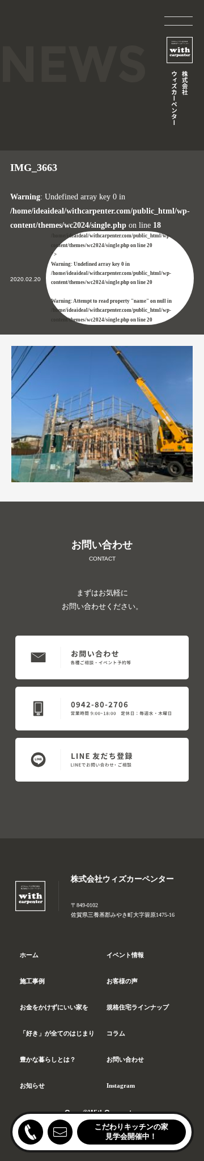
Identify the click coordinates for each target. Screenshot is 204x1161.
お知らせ (32, 1085)
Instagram (121, 1085)
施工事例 (32, 981)
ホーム (29, 954)
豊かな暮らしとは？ (48, 1059)
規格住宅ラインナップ (138, 1007)
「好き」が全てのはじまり (57, 1033)
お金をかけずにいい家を (54, 1007)
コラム (116, 1033)
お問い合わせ (125, 1059)
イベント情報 (125, 954)
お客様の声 (122, 981)
